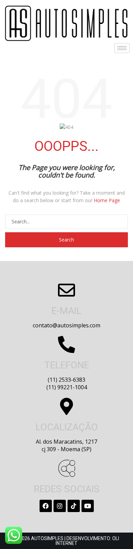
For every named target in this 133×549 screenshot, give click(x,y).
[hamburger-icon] (122, 48)
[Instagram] (60, 506)
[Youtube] (88, 506)
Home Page (107, 200)
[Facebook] (46, 506)
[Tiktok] (74, 506)
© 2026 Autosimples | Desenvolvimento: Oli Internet (66, 541)
